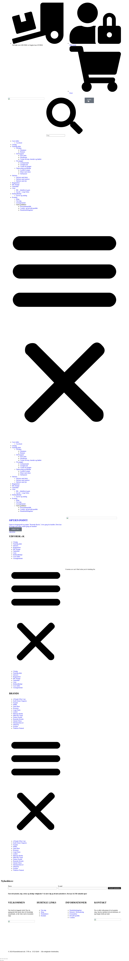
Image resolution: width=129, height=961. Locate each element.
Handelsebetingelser (26, 210)
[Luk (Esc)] (7, 958)
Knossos (16, 708)
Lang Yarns (16, 710)
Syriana (15, 726)
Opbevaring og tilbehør (23, 168)
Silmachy (16, 724)
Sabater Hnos (17, 721)
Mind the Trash (18, 715)
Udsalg (14, 144)
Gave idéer (15, 141)
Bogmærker (16, 183)
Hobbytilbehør (16, 194)
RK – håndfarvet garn (23, 190)
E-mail (60, 886)
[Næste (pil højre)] (3, 960)
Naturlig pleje (16, 146)
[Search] (64, 133)
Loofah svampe (25, 170)
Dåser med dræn (25, 172)
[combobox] (55, 135)
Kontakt (14, 197)
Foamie (15, 703)
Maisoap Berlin (18, 714)
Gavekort (19, 143)
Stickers (14, 175)
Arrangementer (21, 203)
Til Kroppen (20, 154)
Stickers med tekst (22, 177)
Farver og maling (21, 195)
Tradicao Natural (18, 728)
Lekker (15, 712)
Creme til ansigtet (25, 166)
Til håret (18, 148)
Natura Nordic (17, 717)
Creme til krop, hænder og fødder (30, 159)
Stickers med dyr (21, 181)
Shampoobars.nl (18, 723)
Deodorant (23, 157)
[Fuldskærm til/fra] (3, 958)
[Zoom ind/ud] (1, 958)
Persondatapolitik (25, 206)
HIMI (15, 704)
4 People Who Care (19, 699)
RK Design (15, 184)
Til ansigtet (19, 161)
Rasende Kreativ (18, 719)
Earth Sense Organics (20, 701)
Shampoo (23, 150)
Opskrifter (15, 186)
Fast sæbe (23, 155)
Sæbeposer (23, 174)
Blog (17, 199)
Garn (13, 188)
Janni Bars (16, 706)
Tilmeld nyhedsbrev (114, 888)
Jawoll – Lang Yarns (22, 192)
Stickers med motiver (23, 179)
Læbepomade (24, 163)
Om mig (18, 201)
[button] (64, 326)
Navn (10, 886)
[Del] (5, 958)
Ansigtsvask (24, 164)
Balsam (22, 152)
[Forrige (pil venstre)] (1, 960)
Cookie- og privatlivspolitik (29, 208)
